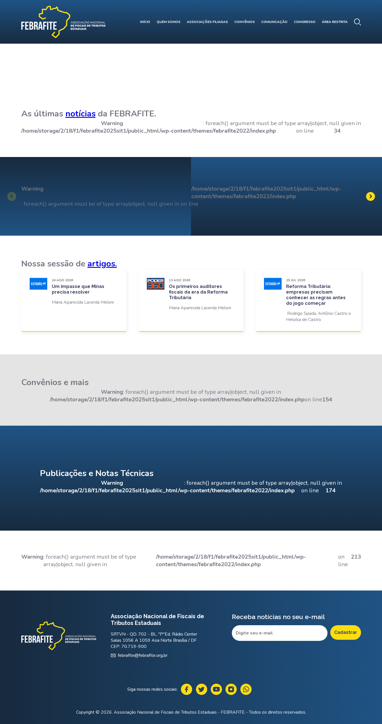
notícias (80, 114)
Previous (11, 196)
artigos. (102, 264)
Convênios (244, 22)
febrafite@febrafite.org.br (143, 655)
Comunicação (274, 22)
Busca (357, 21)
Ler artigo (74, 300)
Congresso (304, 22)
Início (145, 22)
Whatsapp (246, 689)
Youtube (216, 689)
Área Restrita (335, 22)
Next (370, 196)
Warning (32, 189)
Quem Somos (168, 22)
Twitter (201, 689)
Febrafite (63, 22)
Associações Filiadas (207, 22)
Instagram (231, 689)
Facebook (186, 689)
